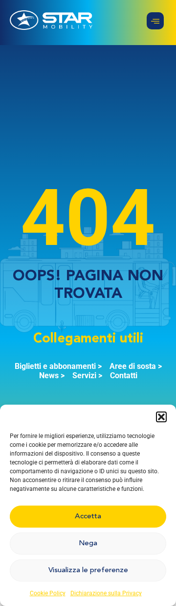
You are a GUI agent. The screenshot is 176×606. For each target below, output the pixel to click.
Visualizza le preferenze (88, 570)
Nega (88, 543)
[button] (161, 417)
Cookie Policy (48, 593)
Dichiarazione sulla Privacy (106, 593)
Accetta (88, 516)
